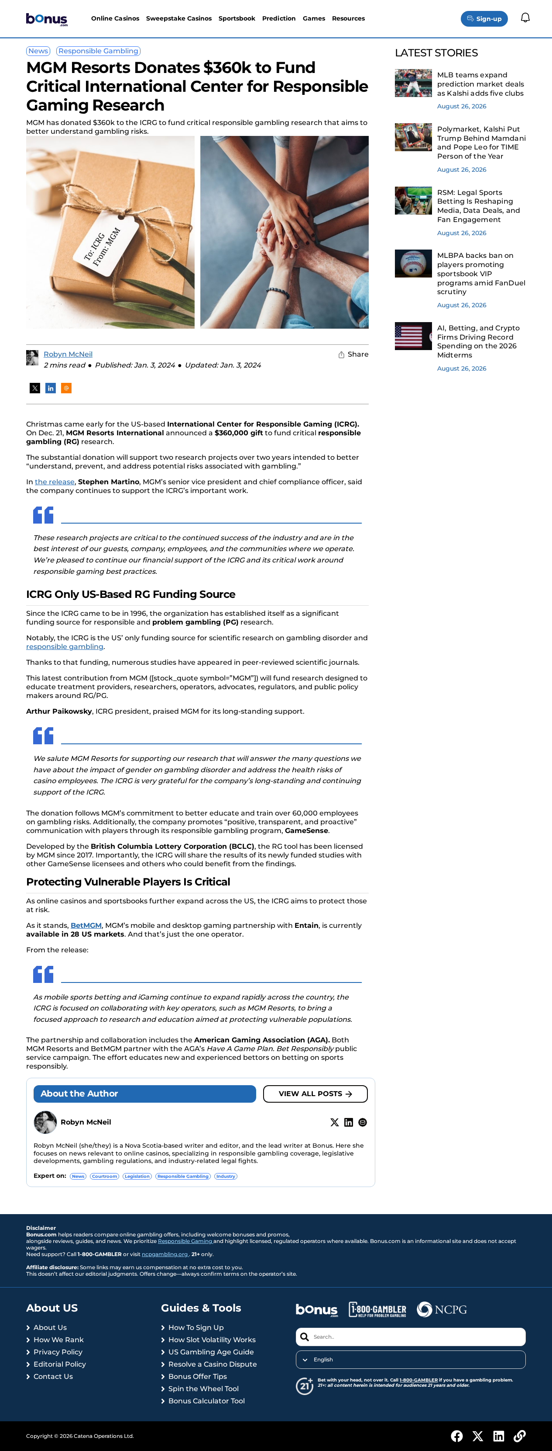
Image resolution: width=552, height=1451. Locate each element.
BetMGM (86, 925)
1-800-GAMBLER (419, 1380)
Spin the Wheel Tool (203, 1389)
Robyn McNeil (68, 354)
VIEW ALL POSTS (310, 1094)
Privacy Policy (58, 1352)
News (38, 51)
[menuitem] (411, 1359)
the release (55, 482)
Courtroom (104, 1176)
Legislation (137, 1176)
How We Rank (59, 1340)
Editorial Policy (60, 1364)
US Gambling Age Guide (211, 1352)
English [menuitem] (323, 1359)
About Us (50, 1327)
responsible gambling (64, 646)
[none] (411, 1359)
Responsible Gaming (185, 1241)
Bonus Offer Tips (197, 1376)
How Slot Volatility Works (212, 1340)
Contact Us (53, 1376)
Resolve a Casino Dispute (212, 1364)
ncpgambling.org (165, 1254)
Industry (225, 1176)
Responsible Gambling (98, 51)
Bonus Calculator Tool (206, 1401)
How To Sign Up (196, 1327)
